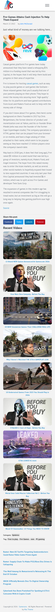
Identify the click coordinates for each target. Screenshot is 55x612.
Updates (15, 535)
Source (6, 208)
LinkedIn (29, 222)
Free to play (13, 539)
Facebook (8, 222)
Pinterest (40, 222)
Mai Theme (28, 609)
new (32, 539)
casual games (32, 83)
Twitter (19, 222)
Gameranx (23, 606)
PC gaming (40, 539)
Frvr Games (24, 539)
